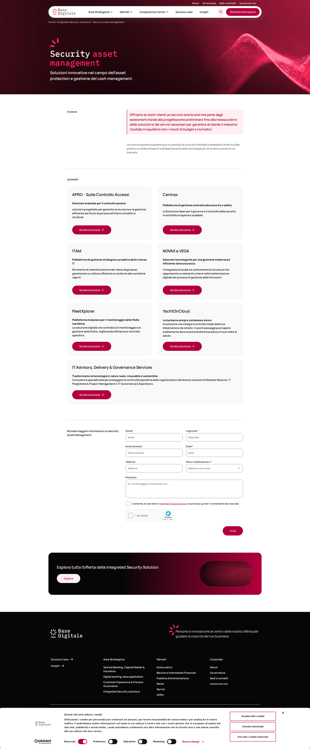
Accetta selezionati (253, 726)
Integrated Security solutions (74, 22)
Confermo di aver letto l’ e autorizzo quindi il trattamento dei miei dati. (186, 503)
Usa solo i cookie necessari (253, 736)
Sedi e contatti (227, 3)
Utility (160, 694)
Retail (160, 684)
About (195, 3)
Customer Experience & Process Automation (123, 684)
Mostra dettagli (191, 741)
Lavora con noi (247, 3)
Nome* (129, 430)
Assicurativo (164, 667)
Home (51, 22)
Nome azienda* (134, 446)
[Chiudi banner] (283, 713)
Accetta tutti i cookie (252, 716)
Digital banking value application (123, 676)
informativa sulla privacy (173, 503)
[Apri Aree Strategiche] (111, 12)
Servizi (161, 689)
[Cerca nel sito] (221, 12)
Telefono (130, 461)
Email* (189, 446)
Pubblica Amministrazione (173, 678)
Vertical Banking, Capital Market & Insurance (124, 669)
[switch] (112, 741)
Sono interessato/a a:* (199, 461)
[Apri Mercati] (131, 12)
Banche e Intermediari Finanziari (176, 673)
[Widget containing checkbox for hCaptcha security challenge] (150, 515)
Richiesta (131, 477)
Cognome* (192, 430)
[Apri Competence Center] (167, 12)
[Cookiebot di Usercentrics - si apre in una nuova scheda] (43, 741)
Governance (209, 3)
